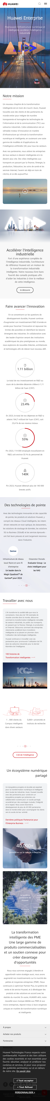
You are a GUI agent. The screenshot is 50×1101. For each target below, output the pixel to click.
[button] (21, 585)
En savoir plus (23, 1071)
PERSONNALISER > (25, 1092)
